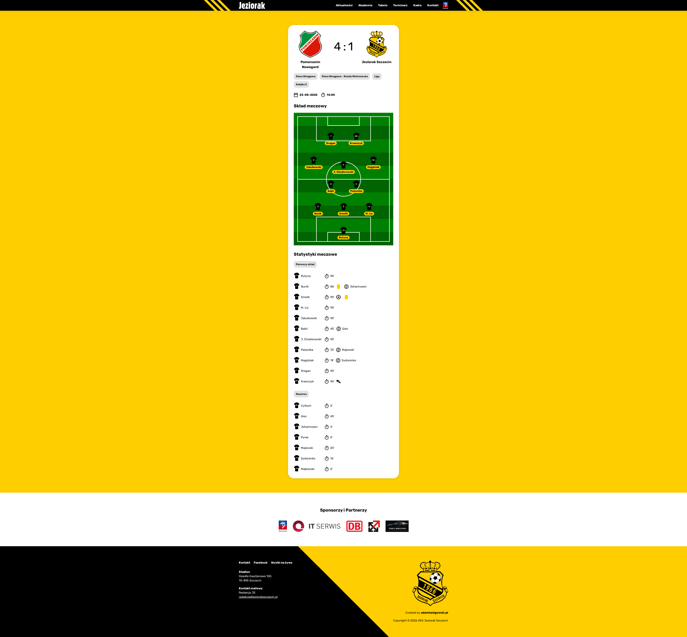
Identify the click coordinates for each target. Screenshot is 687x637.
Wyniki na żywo (281, 562)
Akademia (365, 5)
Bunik (317, 213)
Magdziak (373, 167)
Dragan (330, 143)
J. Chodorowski (343, 171)
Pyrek (304, 437)
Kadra (417, 5)
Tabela (382, 5)
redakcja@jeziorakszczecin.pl (258, 597)
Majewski (307, 448)
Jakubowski (313, 167)
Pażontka (356, 191)
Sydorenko (308, 458)
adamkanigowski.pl (434, 612)
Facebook (260, 562)
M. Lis (369, 213)
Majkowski (308, 469)
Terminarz (400, 5)
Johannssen (309, 426)
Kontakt (432, 5)
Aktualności (344, 5)
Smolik (343, 213)
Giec (304, 416)
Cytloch (306, 405)
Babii (331, 191)
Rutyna (343, 237)
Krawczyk (356, 143)
